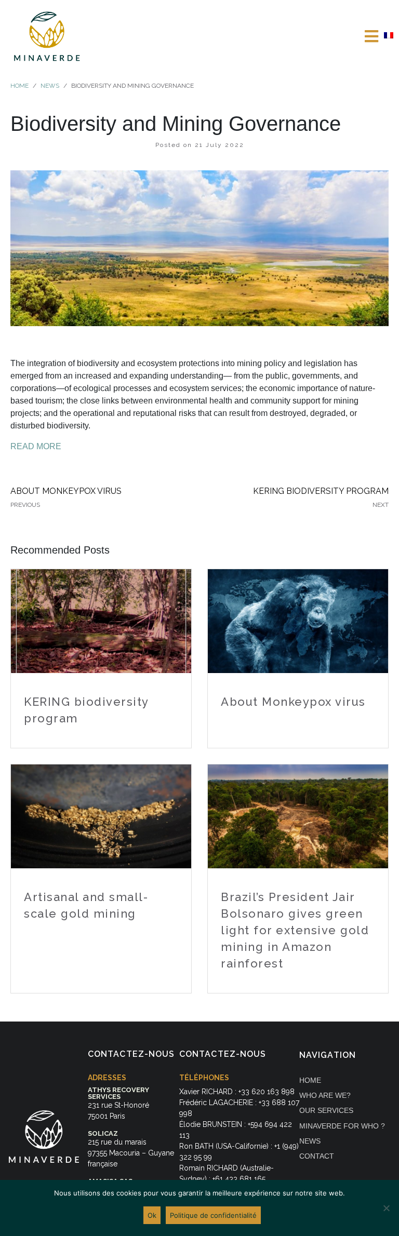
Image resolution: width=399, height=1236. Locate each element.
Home (310, 1080)
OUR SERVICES (326, 1110)
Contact (316, 1156)
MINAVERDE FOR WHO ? (342, 1126)
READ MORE (35, 446)
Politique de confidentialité (213, 1215)
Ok (152, 1215)
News (310, 1141)
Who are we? (325, 1095)
